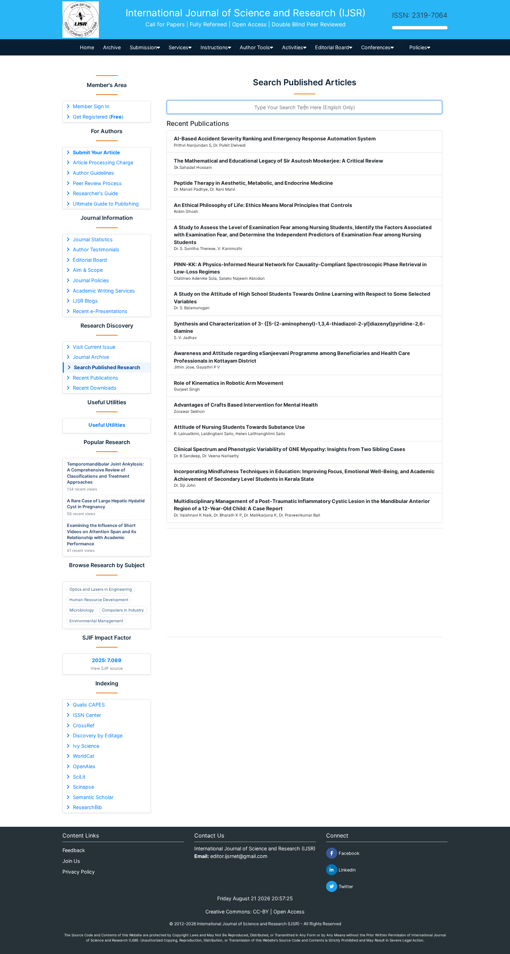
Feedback (73, 850)
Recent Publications (95, 378)
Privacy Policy (78, 872)
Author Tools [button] (255, 47)
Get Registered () (98, 117)
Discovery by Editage (97, 735)
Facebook (348, 853)
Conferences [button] (376, 47)
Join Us (71, 861)
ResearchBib (87, 807)
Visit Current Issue (94, 347)
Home (87, 47)
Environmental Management (96, 620)
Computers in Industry (123, 610)
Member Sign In (91, 106)
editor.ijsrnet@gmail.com (238, 856)
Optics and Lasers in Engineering (100, 589)
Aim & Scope (88, 270)
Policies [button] (418, 47)
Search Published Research (107, 367)
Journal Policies (91, 280)
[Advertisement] (304, 582)
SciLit (79, 777)
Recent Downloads (95, 388)
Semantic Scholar (93, 797)
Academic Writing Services (104, 291)
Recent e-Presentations (100, 311)
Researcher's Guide (95, 193)
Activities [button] (292, 47)
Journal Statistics (93, 239)
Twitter (345, 886)
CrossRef (83, 725)
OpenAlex (84, 766)
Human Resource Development (98, 599)
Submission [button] (143, 47)
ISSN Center (87, 715)
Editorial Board (90, 260)
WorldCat (83, 756)
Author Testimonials (96, 249)
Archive (112, 47)
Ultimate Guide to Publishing (106, 204)
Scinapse (83, 787)
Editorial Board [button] (332, 47)
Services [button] (178, 47)
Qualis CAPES (89, 705)
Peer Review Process (97, 183)
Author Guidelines (93, 173)
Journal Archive (91, 357)
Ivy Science (86, 746)
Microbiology (81, 610)
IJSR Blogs (85, 301)
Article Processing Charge (103, 162)
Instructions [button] (214, 47)
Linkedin (346, 870)
